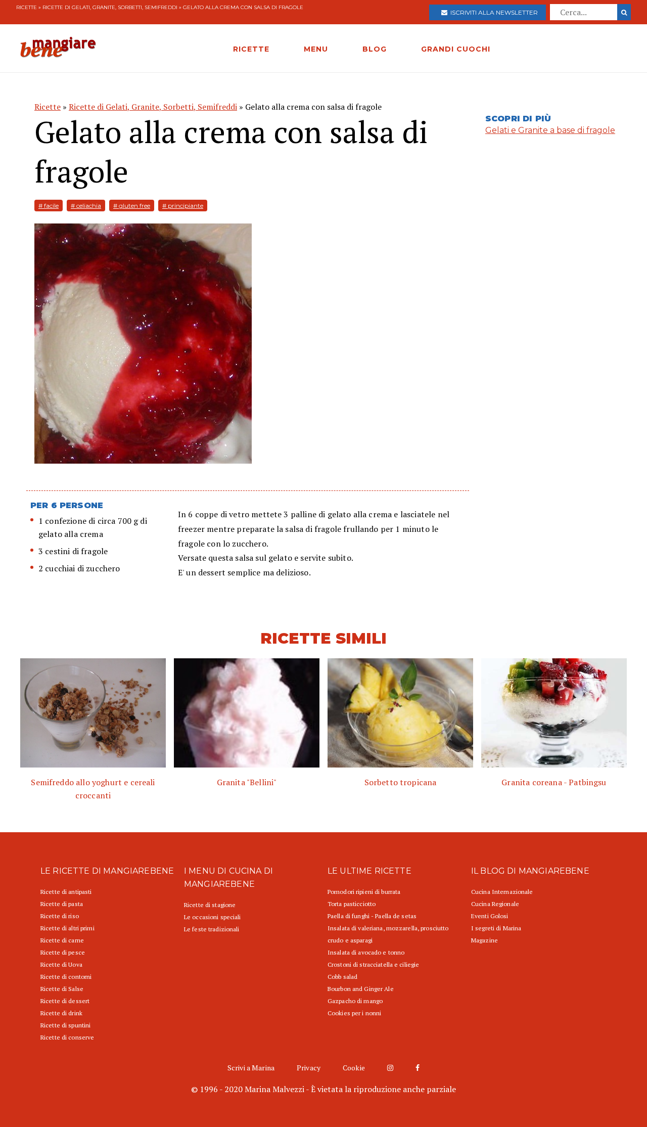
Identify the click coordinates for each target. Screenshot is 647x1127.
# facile (48, 205)
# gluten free (131, 205)
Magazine (484, 940)
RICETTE (251, 49)
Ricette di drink (61, 1013)
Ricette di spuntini (65, 1025)
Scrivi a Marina (250, 1067)
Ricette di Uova (61, 964)
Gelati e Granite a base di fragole (550, 130)
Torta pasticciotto (352, 904)
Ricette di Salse (61, 989)
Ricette (26, 7)
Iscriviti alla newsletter (492, 12)
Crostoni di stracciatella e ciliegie (373, 964)
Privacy (308, 1067)
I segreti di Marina (496, 928)
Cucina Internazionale (502, 891)
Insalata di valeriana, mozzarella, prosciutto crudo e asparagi (388, 934)
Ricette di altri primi (67, 928)
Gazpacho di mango (355, 1001)
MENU (316, 49)
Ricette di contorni (65, 976)
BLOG (374, 49)
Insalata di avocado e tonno (366, 952)
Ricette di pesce (62, 952)
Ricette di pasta (61, 904)
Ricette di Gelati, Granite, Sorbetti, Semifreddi (109, 7)
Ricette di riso (59, 916)
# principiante (182, 205)
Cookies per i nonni (354, 1013)
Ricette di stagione (210, 905)
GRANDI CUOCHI (455, 49)
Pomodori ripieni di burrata (364, 891)
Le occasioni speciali (212, 917)
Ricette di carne (62, 940)
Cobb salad (342, 976)
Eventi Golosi (490, 916)
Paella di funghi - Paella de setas (372, 916)
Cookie (354, 1067)
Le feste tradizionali (212, 929)
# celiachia (86, 205)
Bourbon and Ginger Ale (361, 989)
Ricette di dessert (64, 1001)
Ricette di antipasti (65, 891)
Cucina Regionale (495, 904)
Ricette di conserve (67, 1037)
